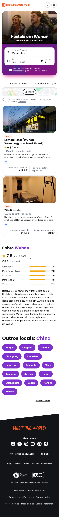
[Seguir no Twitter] (19, 444)
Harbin (45, 374)
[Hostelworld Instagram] (26, 444)
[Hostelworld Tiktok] (46, 444)
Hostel (8, 136)
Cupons (39, 497)
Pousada (35, 463)
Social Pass (46, 463)
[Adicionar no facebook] (13, 444)
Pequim (45, 347)
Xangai (9, 347)
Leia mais (22, 102)
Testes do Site (12, 504)
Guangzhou (12, 382)
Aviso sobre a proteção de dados (29, 490)
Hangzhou (11, 365)
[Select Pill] (47, 5)
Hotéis (26, 463)
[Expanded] (6, 83)
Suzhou (28, 374)
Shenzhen (33, 356)
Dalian (31, 382)
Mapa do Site (27, 504)
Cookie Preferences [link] (45, 504)
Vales (47, 497)
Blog (9, 463)
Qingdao (27, 347)
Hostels (17, 463)
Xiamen (9, 391)
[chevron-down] (30, 258)
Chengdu (31, 365)
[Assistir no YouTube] (33, 444)
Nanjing (48, 382)
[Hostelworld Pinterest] (39, 444)
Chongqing (11, 356)
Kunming (10, 374)
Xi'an (48, 365)
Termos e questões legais (21, 497)
